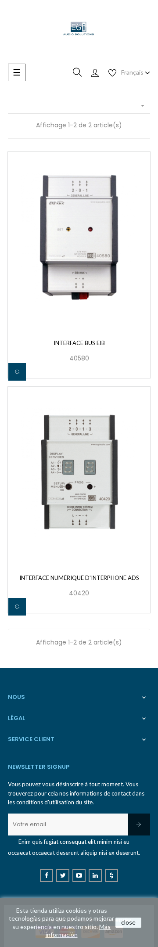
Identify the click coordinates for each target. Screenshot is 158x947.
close (128, 922)
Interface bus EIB (79, 342)
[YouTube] (79, 875)
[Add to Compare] (17, 372)
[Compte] (95, 72)
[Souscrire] (139, 824)
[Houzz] (111, 875)
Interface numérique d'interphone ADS (79, 577)
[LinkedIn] (95, 875)
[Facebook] (46, 875)
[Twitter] (62, 875)
